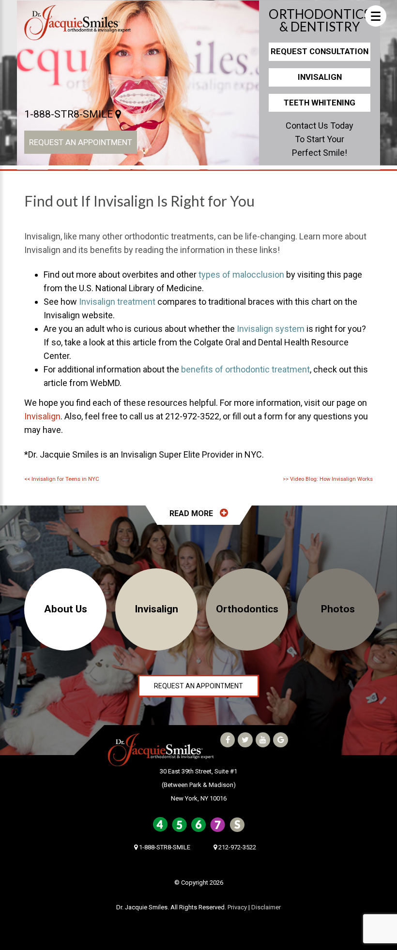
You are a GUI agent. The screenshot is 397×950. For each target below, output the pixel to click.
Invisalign (320, 77)
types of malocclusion (241, 274)
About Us (65, 609)
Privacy (237, 907)
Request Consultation (319, 51)
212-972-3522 (236, 847)
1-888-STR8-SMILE (69, 114)
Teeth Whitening (319, 102)
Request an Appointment (80, 142)
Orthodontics (247, 609)
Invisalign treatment (117, 302)
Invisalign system (271, 329)
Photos (338, 609)
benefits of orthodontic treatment (245, 369)
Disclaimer (266, 907)
